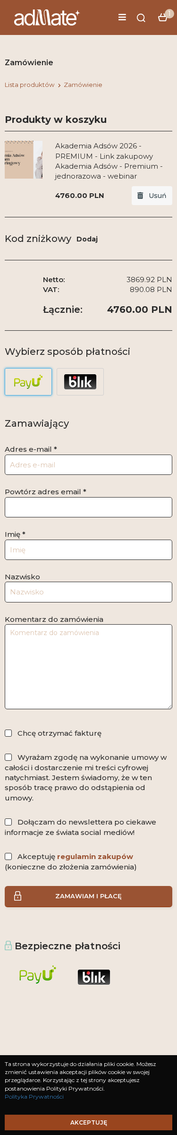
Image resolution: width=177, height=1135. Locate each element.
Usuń (155, 195)
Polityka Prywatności (34, 1096)
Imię (15, 534)
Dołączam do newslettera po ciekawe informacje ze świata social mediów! (80, 826)
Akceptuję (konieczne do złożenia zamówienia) (71, 861)
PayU (28, 382)
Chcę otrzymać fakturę (59, 733)
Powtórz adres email (45, 491)
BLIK (80, 382)
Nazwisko (22, 576)
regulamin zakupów (95, 856)
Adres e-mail (31, 449)
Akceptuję (88, 1122)
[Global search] (141, 17)
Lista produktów (29, 84)
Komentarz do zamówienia (54, 619)
